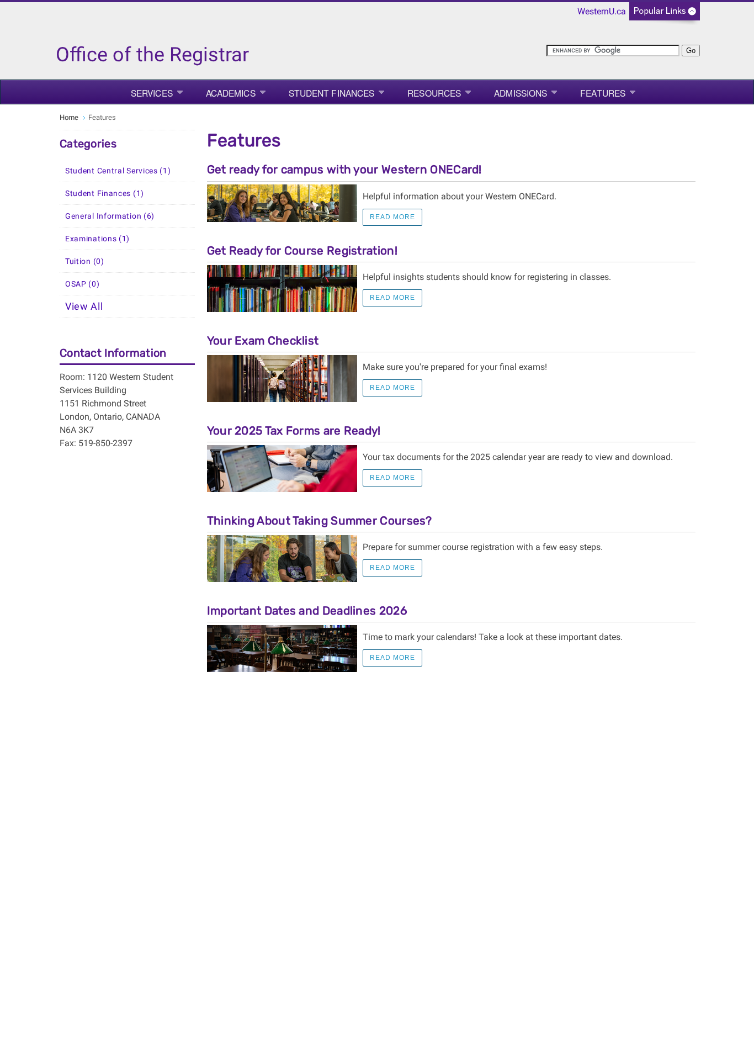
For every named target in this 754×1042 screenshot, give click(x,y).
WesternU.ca (601, 11)
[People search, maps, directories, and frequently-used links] (664, 14)
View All (84, 306)
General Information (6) (110, 215)
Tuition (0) (84, 261)
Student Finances (332, 93)
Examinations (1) (97, 238)
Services (152, 93)
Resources (434, 93)
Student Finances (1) (104, 193)
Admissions (520, 93)
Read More (392, 217)
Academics (231, 93)
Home (69, 117)
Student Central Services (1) (118, 170)
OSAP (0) (82, 283)
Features (602, 93)
